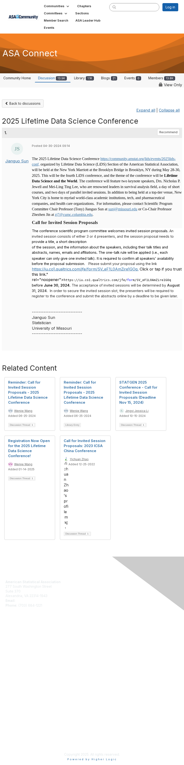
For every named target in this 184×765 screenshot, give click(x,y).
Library (83, 78)
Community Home (17, 78)
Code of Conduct (19, 682)
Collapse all (169, 110)
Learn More (15, 646)
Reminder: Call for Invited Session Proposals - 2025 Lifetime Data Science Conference (28, 392)
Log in (170, 7)
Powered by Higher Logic (92, 759)
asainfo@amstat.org (31, 600)
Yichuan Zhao (79, 459)
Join (9, 637)
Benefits (12, 641)
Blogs (108, 78)
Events (131, 78)
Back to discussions (24, 103)
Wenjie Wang (23, 411)
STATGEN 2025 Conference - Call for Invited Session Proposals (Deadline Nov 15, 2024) (138, 392)
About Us (13, 678)
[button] (57, 6)
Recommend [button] (168, 132)
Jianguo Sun (17, 161)
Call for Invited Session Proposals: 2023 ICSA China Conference (84, 445)
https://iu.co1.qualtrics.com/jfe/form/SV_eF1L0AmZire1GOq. (85, 269)
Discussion (51, 78)
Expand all (145, 110)
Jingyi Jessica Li (137, 411)
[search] (114, 7)
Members (160, 78)
